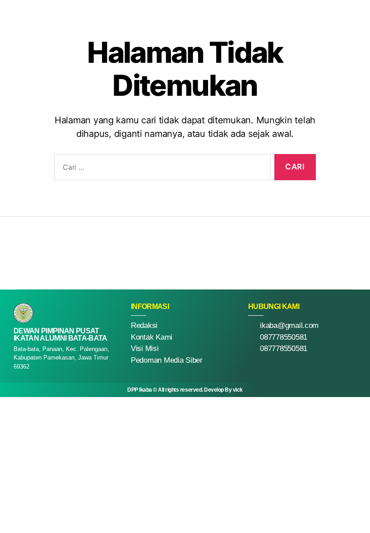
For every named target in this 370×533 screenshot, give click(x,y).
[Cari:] (161, 169)
